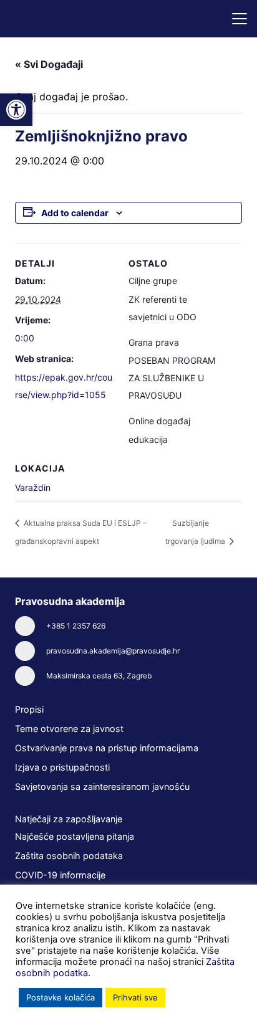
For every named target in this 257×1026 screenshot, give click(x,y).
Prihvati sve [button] (135, 997)
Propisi (29, 709)
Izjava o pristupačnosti (62, 767)
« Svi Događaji (49, 64)
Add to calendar (75, 212)
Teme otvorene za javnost (69, 728)
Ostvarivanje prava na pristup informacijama (106, 748)
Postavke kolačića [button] (60, 997)
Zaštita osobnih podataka (69, 855)
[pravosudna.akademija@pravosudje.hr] (30, 651)
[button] (239, 18)
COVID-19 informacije (60, 875)
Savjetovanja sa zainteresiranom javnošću (102, 786)
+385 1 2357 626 (75, 625)
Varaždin (33, 487)
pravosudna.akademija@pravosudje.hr (113, 650)
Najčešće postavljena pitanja (74, 836)
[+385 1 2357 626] (30, 626)
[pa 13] (55, 18)
